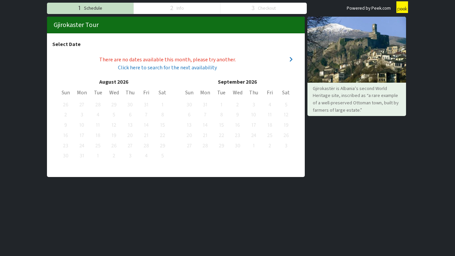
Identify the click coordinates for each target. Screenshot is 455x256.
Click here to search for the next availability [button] (167, 67)
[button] (90, 8)
